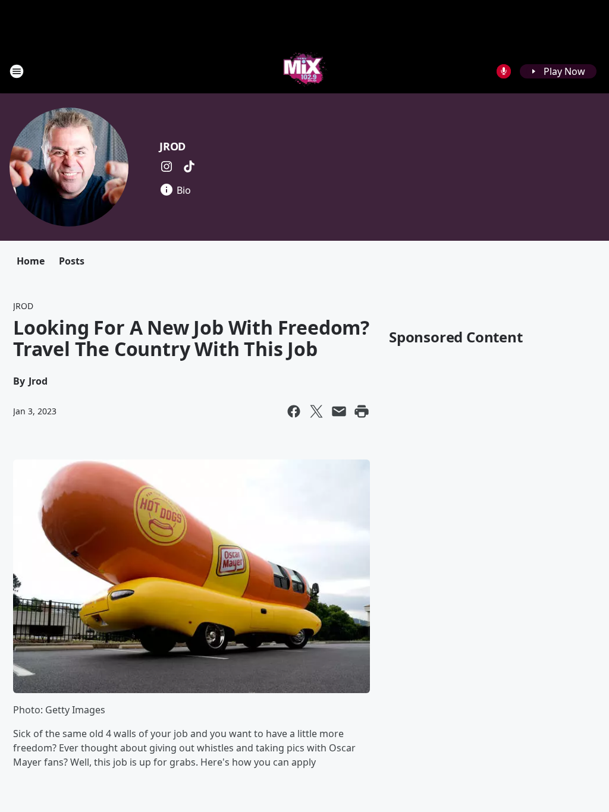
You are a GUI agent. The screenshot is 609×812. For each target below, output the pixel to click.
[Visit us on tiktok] (189, 166)
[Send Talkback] (504, 71)
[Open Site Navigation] (17, 71)
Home (31, 260)
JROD (172, 146)
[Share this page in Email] (339, 411)
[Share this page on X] (316, 411)
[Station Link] (305, 71)
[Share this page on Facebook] (293, 411)
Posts (71, 260)
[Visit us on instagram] (166, 166)
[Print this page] (361, 411)
